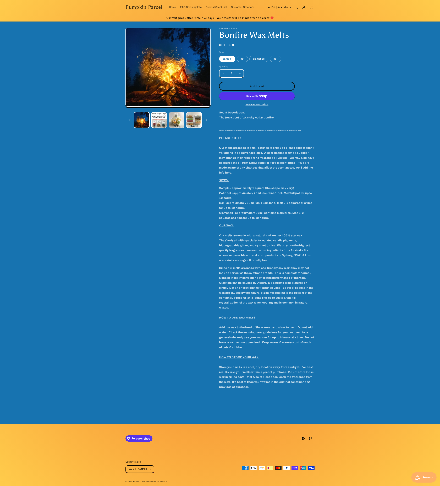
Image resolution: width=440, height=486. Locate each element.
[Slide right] (207, 120)
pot (242, 58)
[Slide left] (129, 120)
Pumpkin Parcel (140, 481)
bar (275, 58)
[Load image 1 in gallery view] (142, 120)
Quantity (223, 66)
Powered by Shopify (157, 481)
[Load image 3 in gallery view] (176, 120)
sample (227, 58)
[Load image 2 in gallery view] (159, 120)
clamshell (259, 58)
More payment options (257, 104)
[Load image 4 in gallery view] (194, 120)
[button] (296, 7)
